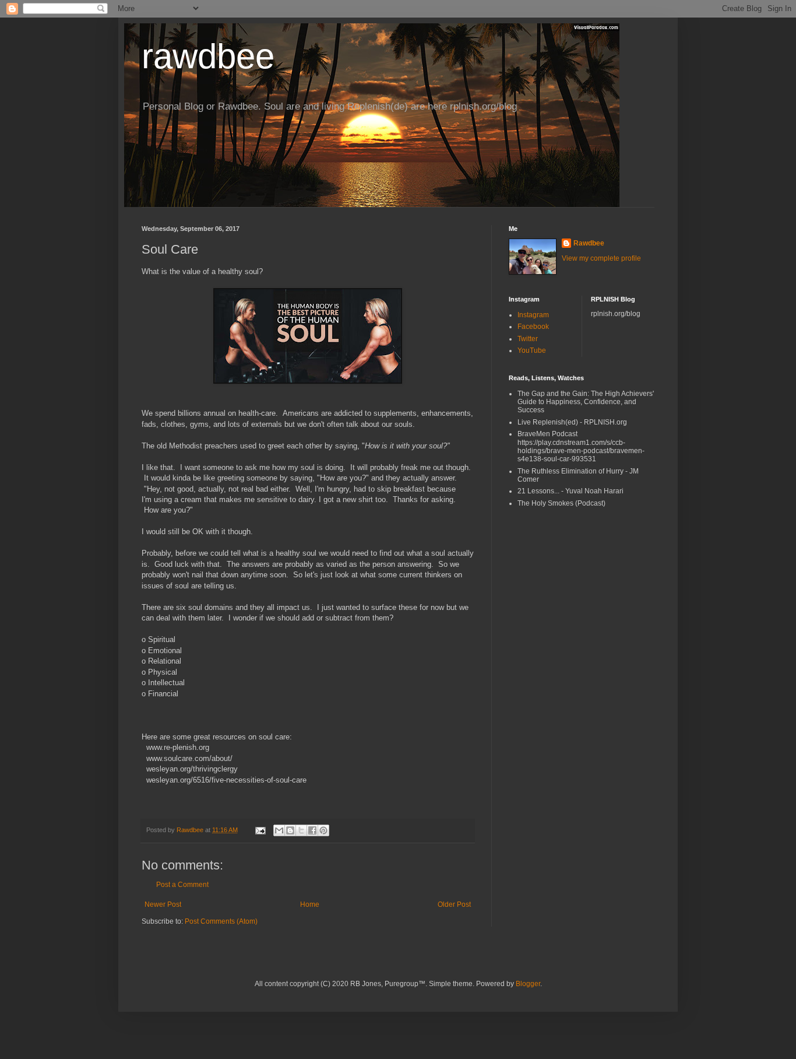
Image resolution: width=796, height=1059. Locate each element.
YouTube (531, 350)
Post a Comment (182, 885)
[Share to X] (301, 830)
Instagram (533, 315)
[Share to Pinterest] (323, 830)
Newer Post (163, 904)
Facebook (533, 326)
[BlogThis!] (290, 830)
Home (309, 904)
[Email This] (279, 830)
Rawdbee (588, 243)
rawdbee (208, 56)
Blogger (528, 984)
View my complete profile (601, 258)
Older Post (454, 904)
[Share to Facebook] (312, 830)
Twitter (527, 339)
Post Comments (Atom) (221, 921)
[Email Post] (259, 829)
